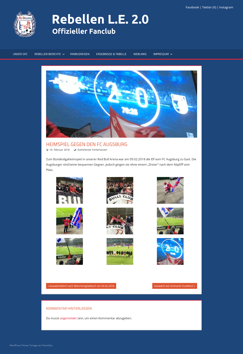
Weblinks (140, 54)
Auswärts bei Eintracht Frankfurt (173, 286)
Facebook (192, 7)
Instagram (226, 7)
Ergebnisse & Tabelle (111, 54)
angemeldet (68, 318)
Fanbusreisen (79, 54)
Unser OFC (20, 54)
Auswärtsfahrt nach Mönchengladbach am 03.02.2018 (82, 286)
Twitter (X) (209, 7)
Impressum (161, 54)
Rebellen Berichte (48, 54)
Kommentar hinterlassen (92, 149)
